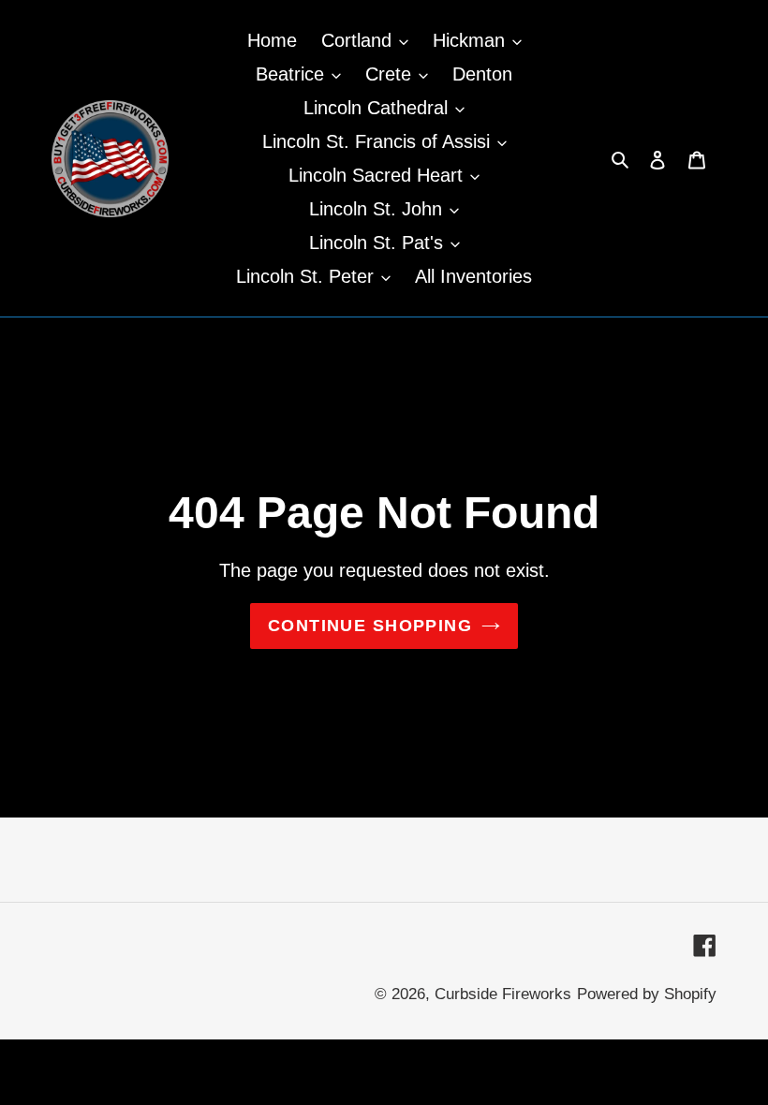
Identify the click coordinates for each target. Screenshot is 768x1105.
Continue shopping (370, 625)
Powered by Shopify (646, 994)
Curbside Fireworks (503, 994)
